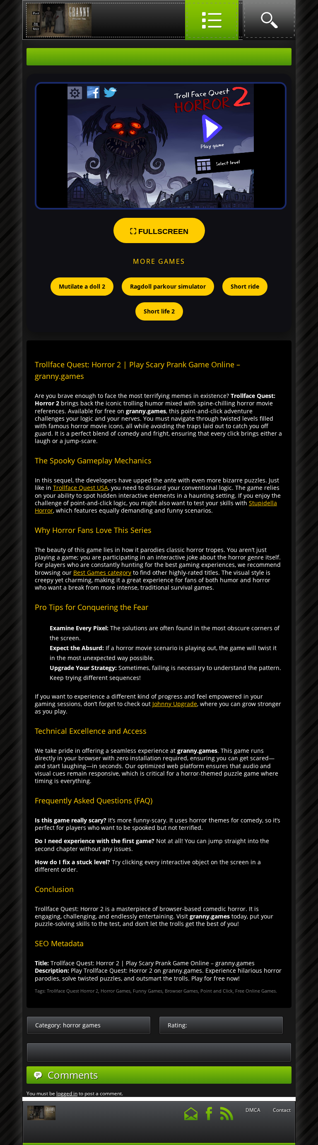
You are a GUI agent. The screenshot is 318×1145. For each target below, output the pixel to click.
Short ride (245, 286)
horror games (82, 1025)
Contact (282, 1110)
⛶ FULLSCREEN (159, 231)
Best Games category (102, 572)
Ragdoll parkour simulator (168, 286)
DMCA (253, 1110)
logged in (66, 1093)
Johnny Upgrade (174, 704)
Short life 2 (159, 311)
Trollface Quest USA (80, 488)
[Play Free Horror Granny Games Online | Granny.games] (59, 35)
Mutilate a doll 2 (82, 286)
